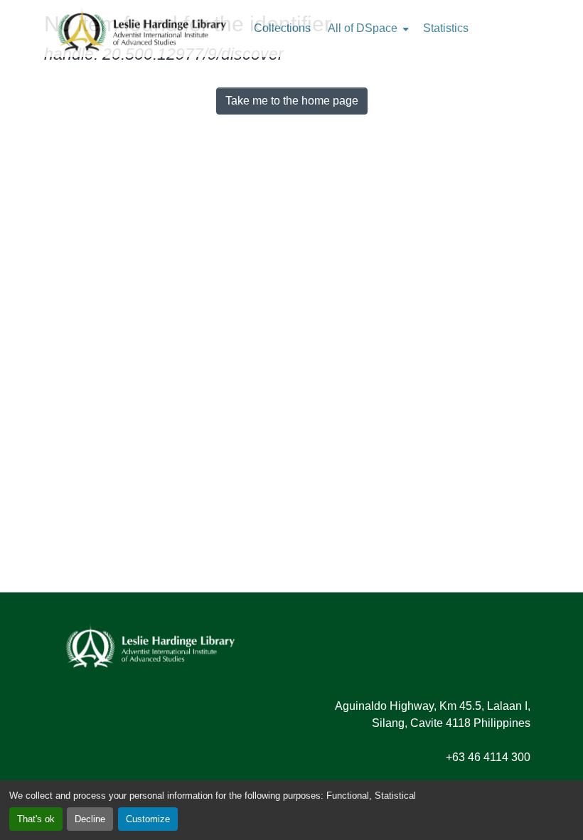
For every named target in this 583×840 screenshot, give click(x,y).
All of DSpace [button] (362, 28)
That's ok (36, 819)
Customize (148, 819)
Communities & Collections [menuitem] (282, 28)
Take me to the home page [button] (291, 101)
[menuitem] (367, 28)
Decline (90, 819)
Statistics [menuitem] (446, 28)
